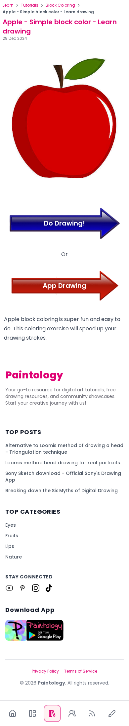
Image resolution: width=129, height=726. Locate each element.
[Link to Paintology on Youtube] (9, 588)
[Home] (12, 713)
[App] (32, 713)
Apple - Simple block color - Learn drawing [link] (48, 12)
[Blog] (92, 713)
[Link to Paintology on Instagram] (36, 588)
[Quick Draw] (111, 713)
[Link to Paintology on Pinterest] (22, 588)
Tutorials (29, 5)
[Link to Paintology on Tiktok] (49, 588)
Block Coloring (60, 5)
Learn (8, 5)
